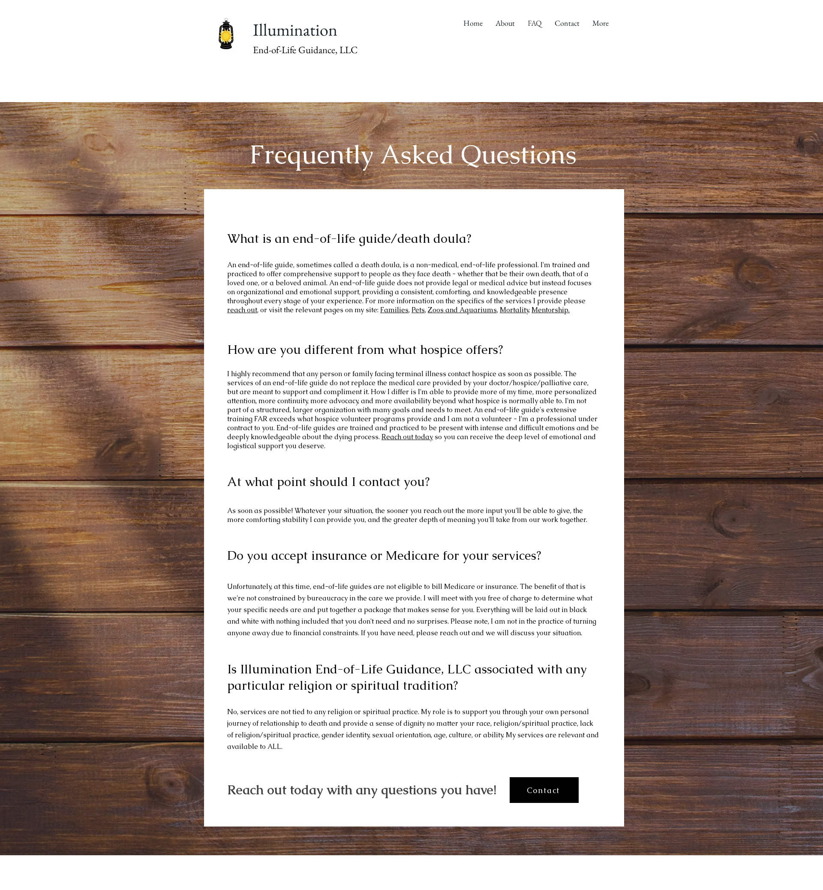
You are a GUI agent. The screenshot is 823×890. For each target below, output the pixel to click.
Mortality (514, 309)
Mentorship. (551, 309)
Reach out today (407, 436)
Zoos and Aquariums (462, 309)
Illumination (295, 29)
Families (394, 309)
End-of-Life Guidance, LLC (305, 49)
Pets (418, 309)
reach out (242, 309)
